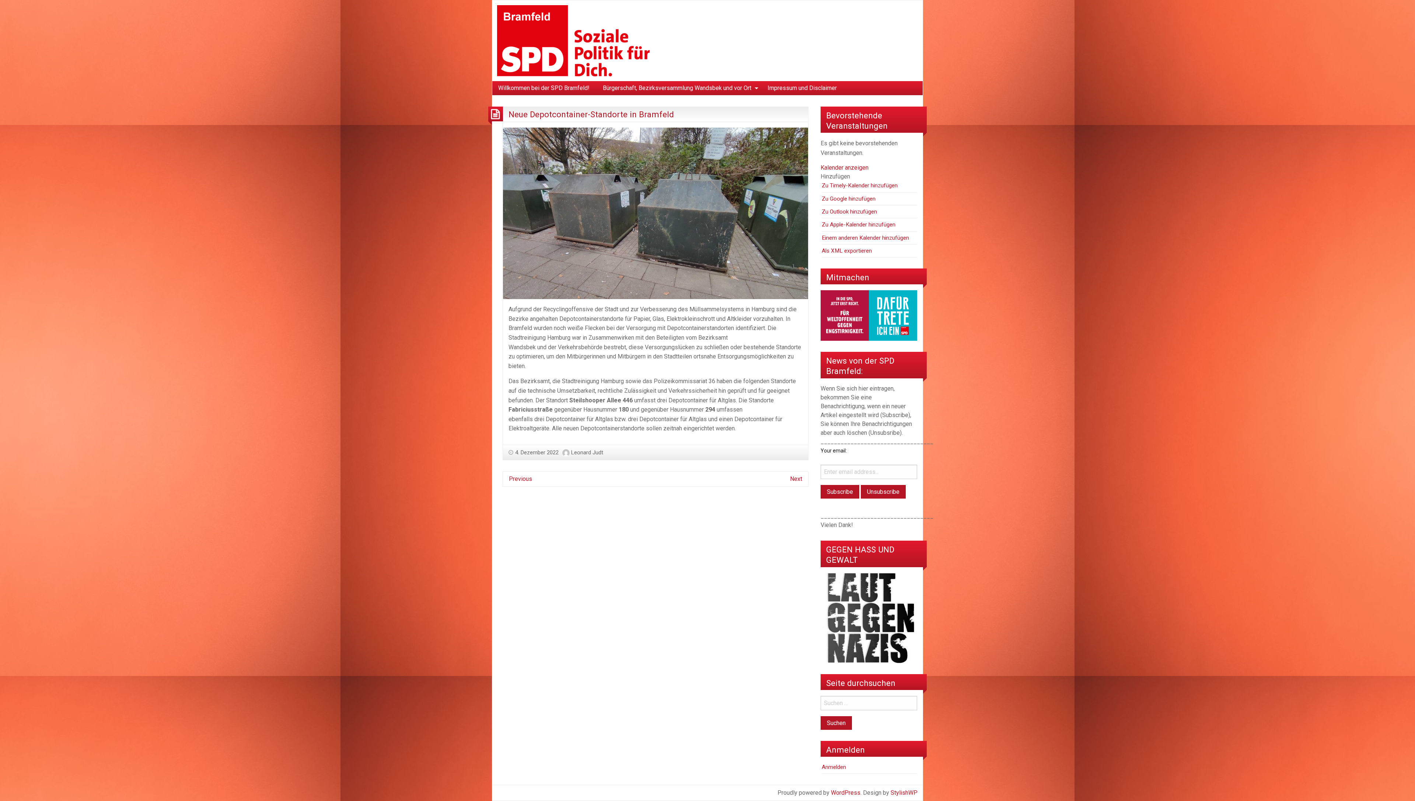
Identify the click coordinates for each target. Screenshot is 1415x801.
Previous (520, 478)
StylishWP (904, 792)
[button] (835, 176)
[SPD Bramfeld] (573, 40)
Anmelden (834, 767)
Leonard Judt (587, 452)
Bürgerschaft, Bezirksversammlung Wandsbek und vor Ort (677, 87)
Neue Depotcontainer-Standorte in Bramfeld (591, 114)
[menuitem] (543, 88)
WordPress (845, 792)
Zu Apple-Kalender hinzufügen (858, 224)
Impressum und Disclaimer (802, 87)
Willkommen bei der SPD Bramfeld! (544, 87)
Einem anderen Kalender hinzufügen (865, 238)
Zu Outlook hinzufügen (849, 211)
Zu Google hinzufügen (849, 198)
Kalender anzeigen (845, 167)
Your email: (834, 451)
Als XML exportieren (847, 250)
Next (796, 478)
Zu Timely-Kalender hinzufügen (860, 185)
